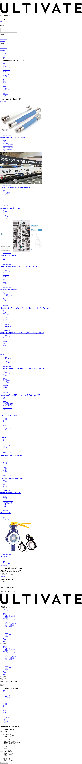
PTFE (4, 63)
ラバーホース (5, 94)
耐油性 (4, 96)
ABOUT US (5, 613)
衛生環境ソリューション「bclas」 (11, 628)
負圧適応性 (5, 88)
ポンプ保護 (5, 75)
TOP (3, 612)
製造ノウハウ (5, 68)
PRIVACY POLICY (6, 641)
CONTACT (5, 639)
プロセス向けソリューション (11, 615)
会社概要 (6, 633)
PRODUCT (5, 618)
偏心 (3, 79)
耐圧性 (4, 87)
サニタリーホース (6, 67)
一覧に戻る (5, 53)
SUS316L (4, 72)
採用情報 (6, 636)
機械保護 (4, 81)
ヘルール (4, 71)
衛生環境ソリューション (10, 617)
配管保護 (4, 82)
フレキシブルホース (7, 74)
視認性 (4, 91)
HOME (4, 56)
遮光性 (4, 90)
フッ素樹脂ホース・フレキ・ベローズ (12, 621)
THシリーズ (5, 65)
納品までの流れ (8, 634)
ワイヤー (4, 86)
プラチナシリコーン (7, 89)
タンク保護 (5, 76)
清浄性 (4, 64)
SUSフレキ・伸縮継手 (9, 625)
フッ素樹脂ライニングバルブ (11, 623)
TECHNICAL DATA (6, 631)
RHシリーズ (5, 66)
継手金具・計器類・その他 (10, 626)
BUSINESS (5, 614)
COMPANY (5, 632)
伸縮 (3, 77)
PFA (3, 73)
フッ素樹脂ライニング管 (10, 619)
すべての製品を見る (4, 101)
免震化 (4, 80)
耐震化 (4, 83)
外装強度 (4, 95)
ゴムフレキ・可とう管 (9, 624)
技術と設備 (7, 635)
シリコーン (5, 84)
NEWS (1, 1)
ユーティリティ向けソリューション (12, 616)
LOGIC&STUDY (6, 630)
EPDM (4, 93)
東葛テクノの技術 (6, 70)
